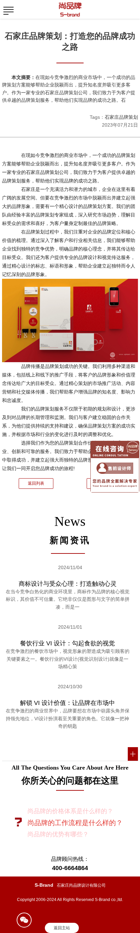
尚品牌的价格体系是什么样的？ (70, 811)
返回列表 (36, 483)
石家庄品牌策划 (121, 117)
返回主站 (62, 928)
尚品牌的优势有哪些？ (58, 834)
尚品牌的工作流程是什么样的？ (75, 822)
